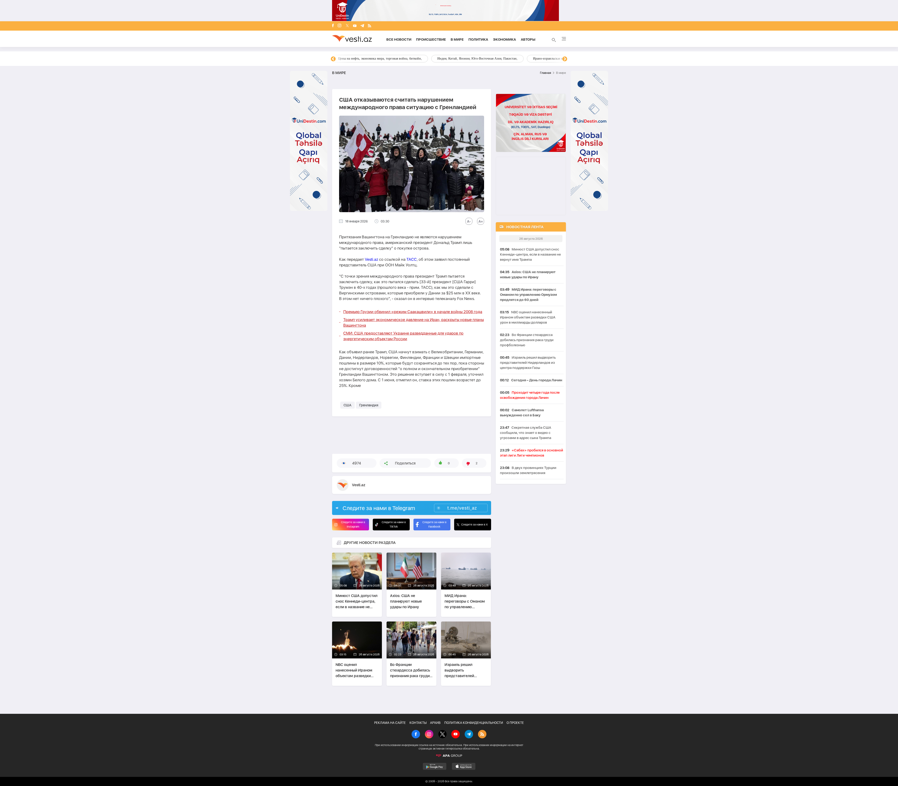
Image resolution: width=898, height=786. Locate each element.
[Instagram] (339, 26)
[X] (442, 734)
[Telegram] (362, 26)
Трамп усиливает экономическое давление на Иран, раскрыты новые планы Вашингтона (413, 322)
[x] (347, 26)
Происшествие (431, 39)
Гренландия (368, 405)
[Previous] (333, 59)
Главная (545, 73)
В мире (457, 39)
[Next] (565, 59)
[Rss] (369, 26)
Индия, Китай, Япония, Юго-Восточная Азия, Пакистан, (477, 58)
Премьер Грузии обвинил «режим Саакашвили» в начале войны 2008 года (412, 311)
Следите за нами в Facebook (434, 524)
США (347, 405)
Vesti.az (371, 259)
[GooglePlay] (434, 766)
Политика (478, 39)
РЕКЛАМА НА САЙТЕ (390, 723)
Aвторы (528, 39)
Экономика (504, 39)
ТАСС (411, 259)
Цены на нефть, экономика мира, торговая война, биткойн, (380, 58)
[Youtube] (355, 26)
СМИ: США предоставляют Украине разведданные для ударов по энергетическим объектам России (403, 336)
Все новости (398, 39)
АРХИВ (435, 723)
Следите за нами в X (474, 524)
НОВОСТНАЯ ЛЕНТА (524, 227)
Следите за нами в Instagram (353, 524)
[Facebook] (333, 26)
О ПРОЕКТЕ (515, 723)
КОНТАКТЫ (418, 723)
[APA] (449, 755)
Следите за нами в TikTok (394, 524)
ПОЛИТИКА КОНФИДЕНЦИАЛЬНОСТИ (473, 723)
